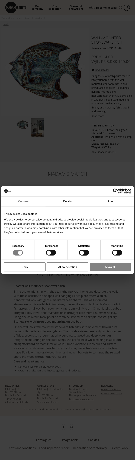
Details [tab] (67, 201)
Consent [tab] (23, 201)
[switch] (51, 253)
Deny (25, 266)
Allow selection (67, 266)
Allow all (110, 266)
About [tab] (111, 201)
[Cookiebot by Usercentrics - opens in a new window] (115, 191)
